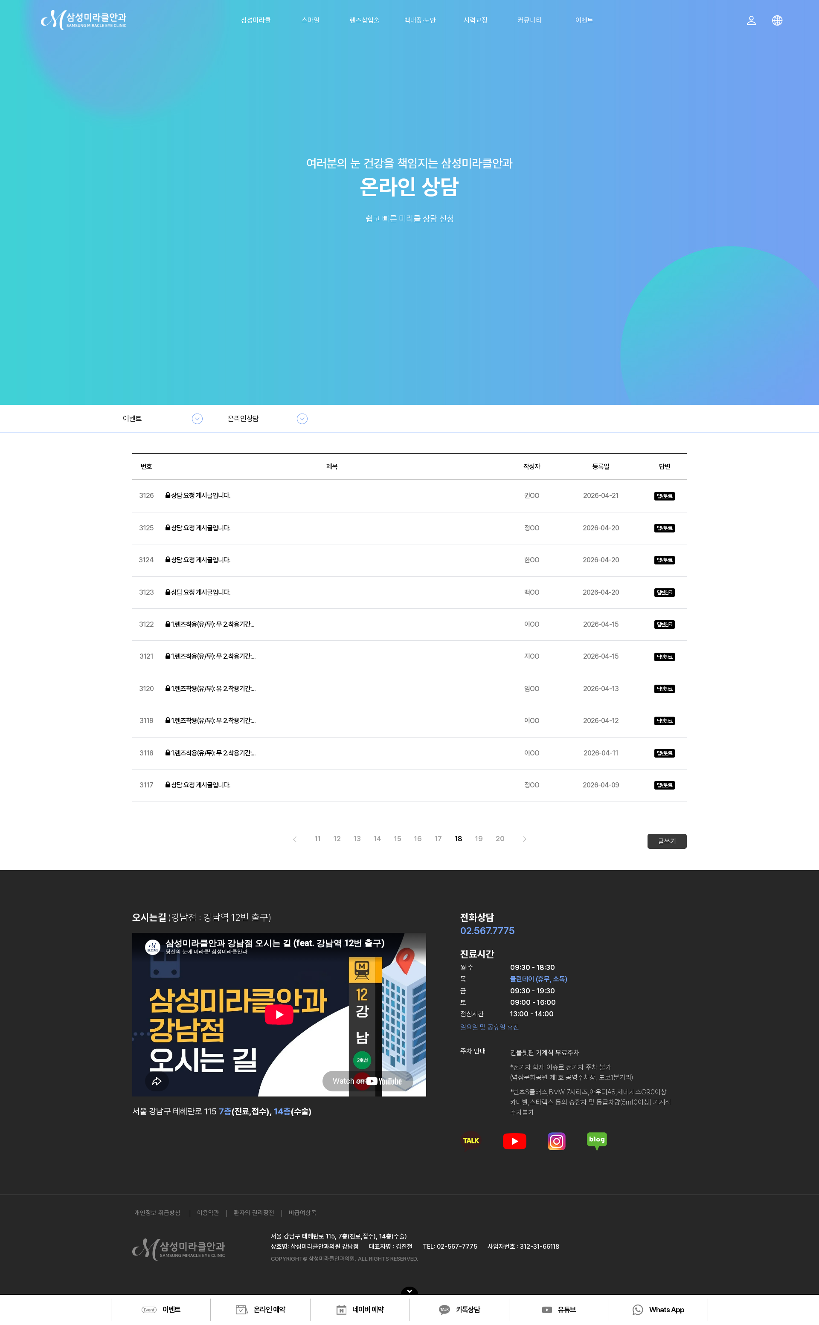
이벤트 (584, 20)
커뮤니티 (530, 20)
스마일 (310, 20)
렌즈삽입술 (365, 20)
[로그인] (754, 21)
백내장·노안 (420, 20)
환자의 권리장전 (254, 1212)
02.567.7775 (487, 930)
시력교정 (476, 20)
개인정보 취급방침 (157, 1212)
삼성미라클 (256, 20)
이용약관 (208, 1212)
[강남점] (84, 19)
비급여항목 (303, 1212)
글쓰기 (667, 841)
